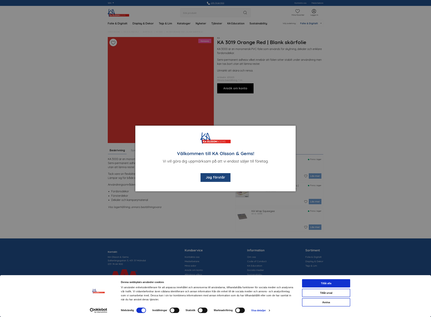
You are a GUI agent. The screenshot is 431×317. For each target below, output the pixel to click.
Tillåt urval (326, 292)
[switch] (174, 310)
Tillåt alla (326, 283)
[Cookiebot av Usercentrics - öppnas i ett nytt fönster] (98, 310)
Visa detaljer (258, 310)
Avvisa (326, 302)
